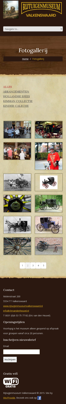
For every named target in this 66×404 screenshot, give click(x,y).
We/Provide (9, 397)
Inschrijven (10, 359)
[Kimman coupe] (48, 224)
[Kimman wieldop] (17, 203)
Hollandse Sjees (16, 96)
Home (25, 58)
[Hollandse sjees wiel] (17, 246)
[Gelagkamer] (17, 151)
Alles (7, 86)
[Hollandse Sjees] (48, 246)
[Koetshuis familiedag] (17, 129)
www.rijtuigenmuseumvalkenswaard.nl (23, 305)
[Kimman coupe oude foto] (17, 224)
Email (6, 346)
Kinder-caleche (16, 106)
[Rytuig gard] (48, 156)
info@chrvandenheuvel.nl (16, 310)
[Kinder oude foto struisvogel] (17, 182)
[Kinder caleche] (48, 182)
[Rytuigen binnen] (48, 129)
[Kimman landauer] (48, 203)
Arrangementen (16, 91)
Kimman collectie (18, 101)
